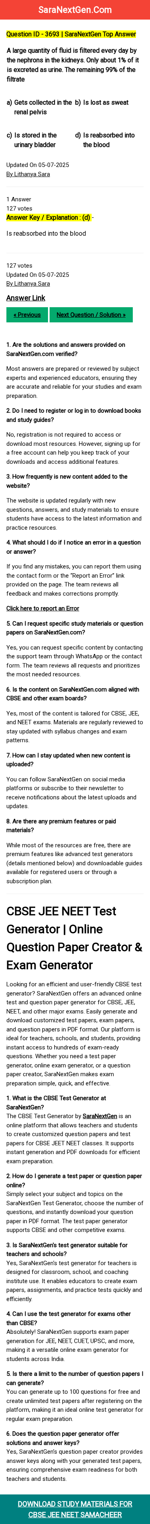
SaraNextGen (100, 1116)
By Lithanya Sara (28, 174)
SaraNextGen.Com (75, 10)
